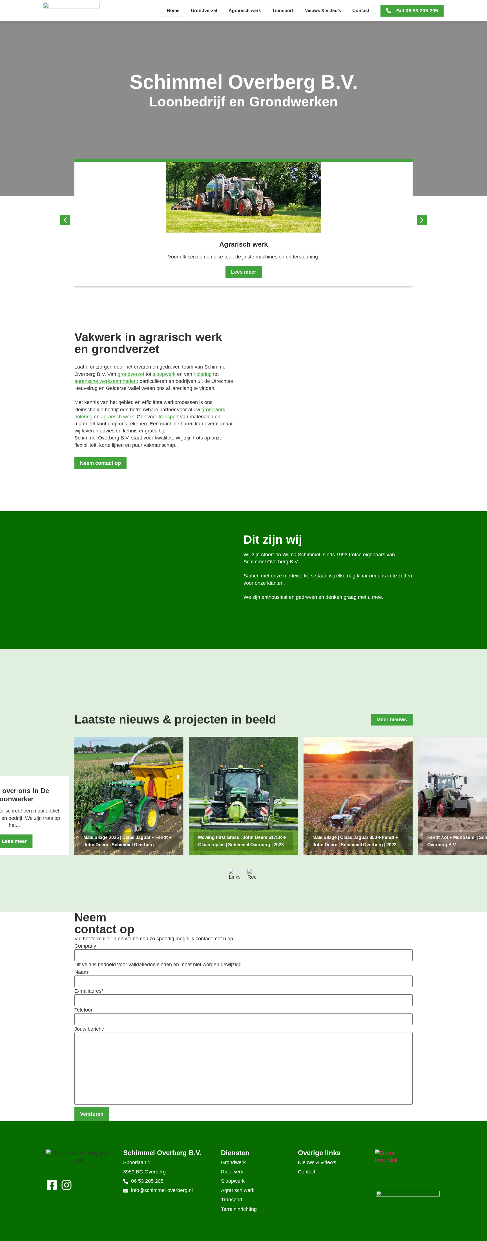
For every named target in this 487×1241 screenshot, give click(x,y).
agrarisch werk (117, 416)
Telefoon (84, 1009)
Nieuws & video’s (322, 10)
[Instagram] (66, 1185)
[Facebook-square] (51, 1185)
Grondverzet (204, 10)
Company (85, 945)
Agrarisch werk (245, 10)
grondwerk (213, 409)
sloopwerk (164, 374)
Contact (360, 10)
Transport (282, 10)
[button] (65, 220)
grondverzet (131, 374)
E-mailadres (88, 991)
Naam (82, 972)
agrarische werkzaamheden (105, 381)
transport (169, 416)
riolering (203, 374)
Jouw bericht (89, 1029)
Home (173, 10)
